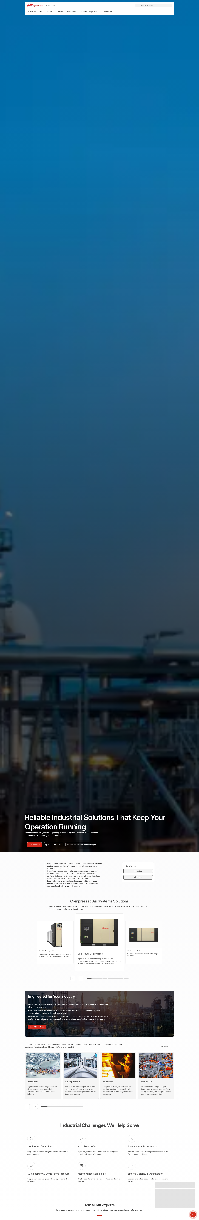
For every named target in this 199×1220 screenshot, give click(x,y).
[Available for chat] (193, 1215)
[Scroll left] (72, 978)
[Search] (137, 5)
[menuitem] (31, 12)
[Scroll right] (81, 978)
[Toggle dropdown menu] (172, 1046)
